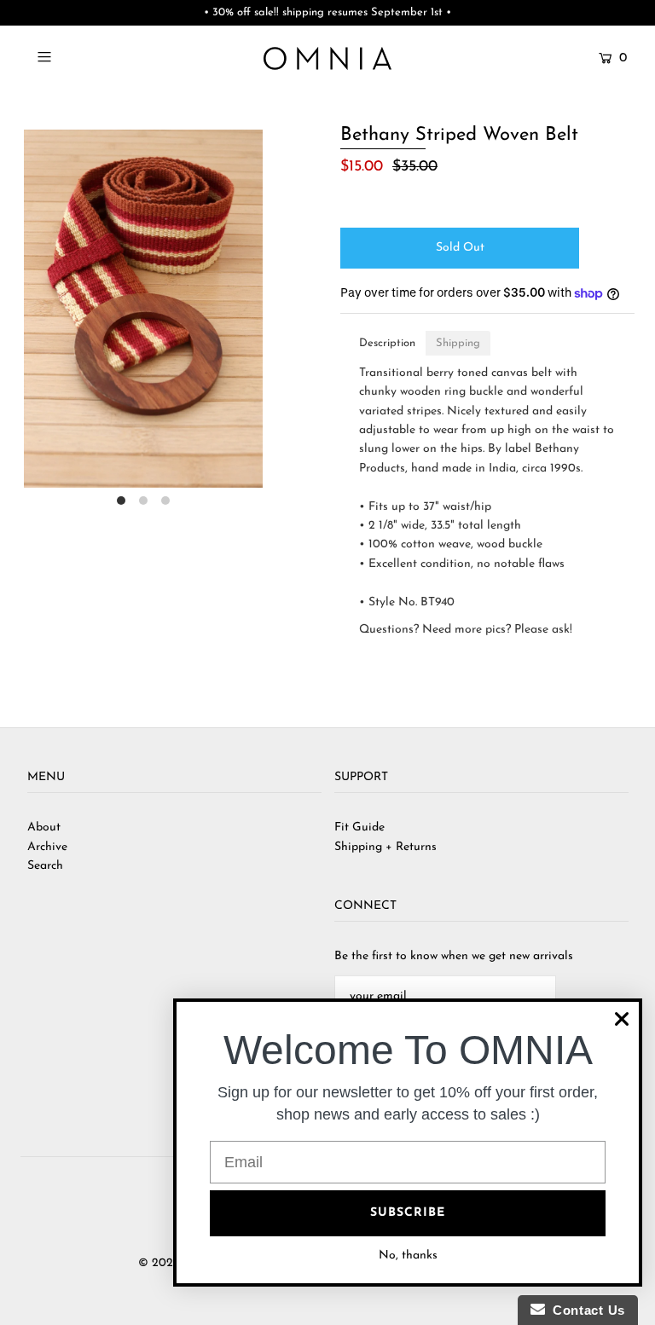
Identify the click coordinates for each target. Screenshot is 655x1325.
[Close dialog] (621, 1019)
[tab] (387, 343)
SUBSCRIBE (407, 1212)
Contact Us (585, 1310)
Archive (47, 847)
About (44, 827)
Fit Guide (359, 827)
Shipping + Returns (385, 847)
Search (45, 865)
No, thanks (408, 1255)
